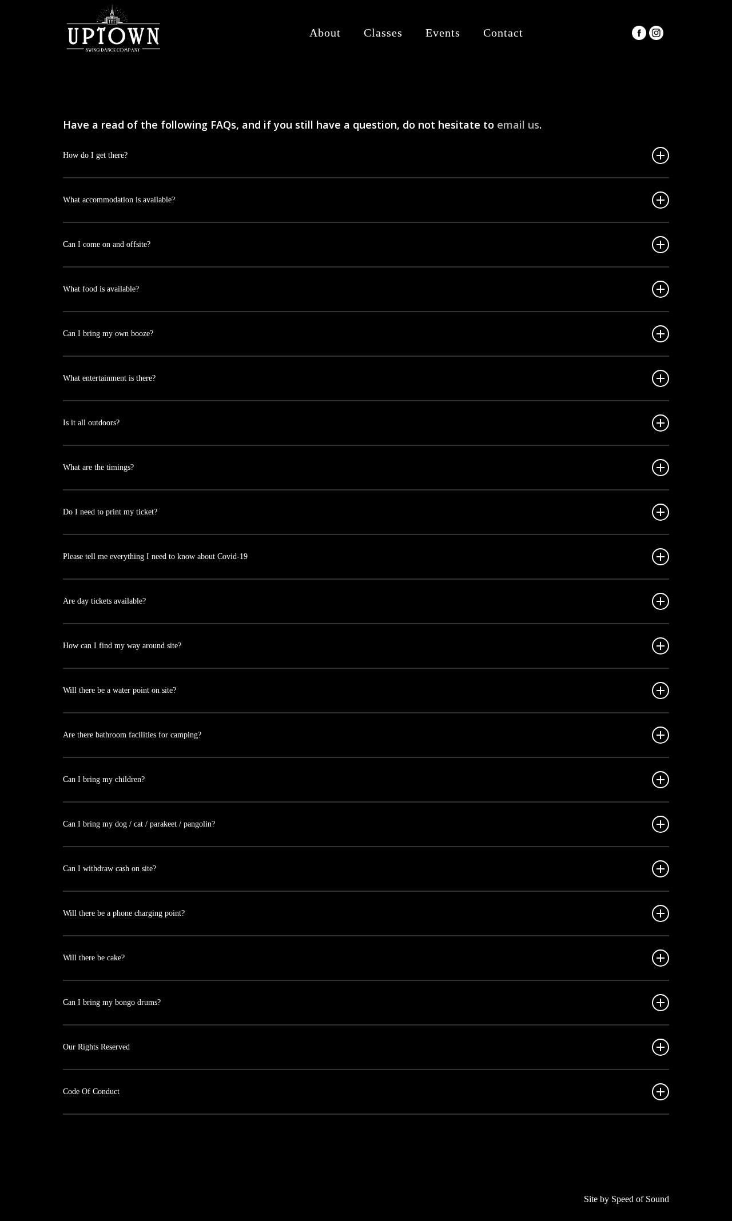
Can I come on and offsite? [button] (106, 244)
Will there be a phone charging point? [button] (124, 913)
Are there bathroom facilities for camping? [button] (132, 735)
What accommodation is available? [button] (119, 199)
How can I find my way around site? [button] (122, 645)
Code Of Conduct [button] (91, 1091)
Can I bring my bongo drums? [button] (112, 1002)
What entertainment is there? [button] (109, 378)
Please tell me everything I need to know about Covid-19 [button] (155, 556)
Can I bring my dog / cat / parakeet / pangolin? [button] (139, 824)
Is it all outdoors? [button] (91, 422)
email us (518, 124)
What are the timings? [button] (98, 467)
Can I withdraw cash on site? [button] (109, 868)
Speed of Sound (640, 1199)
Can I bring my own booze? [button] (108, 333)
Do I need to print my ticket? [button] (110, 512)
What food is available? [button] (101, 289)
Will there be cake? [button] (94, 957)
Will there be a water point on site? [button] (119, 690)
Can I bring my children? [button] (104, 779)
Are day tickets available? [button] (104, 601)
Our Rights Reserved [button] (96, 1047)
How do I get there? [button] (95, 155)
